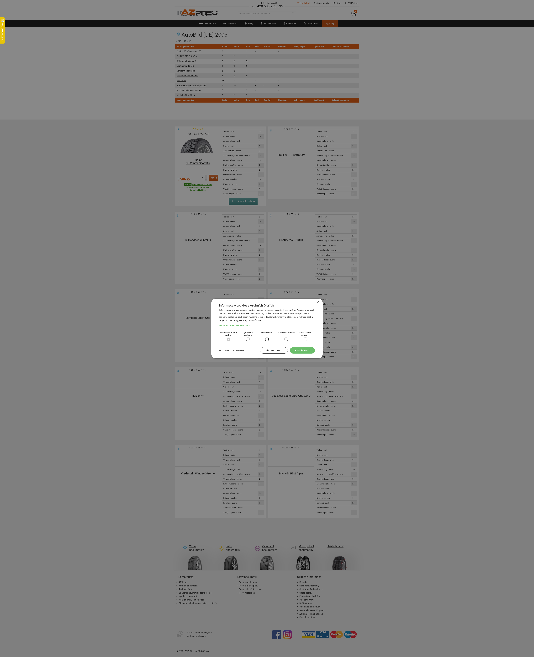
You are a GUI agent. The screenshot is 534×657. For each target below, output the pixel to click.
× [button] (318, 302)
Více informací (255, 320)
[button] (267, 325)
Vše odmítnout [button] (273, 350)
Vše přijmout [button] (302, 350)
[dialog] (267, 328)
